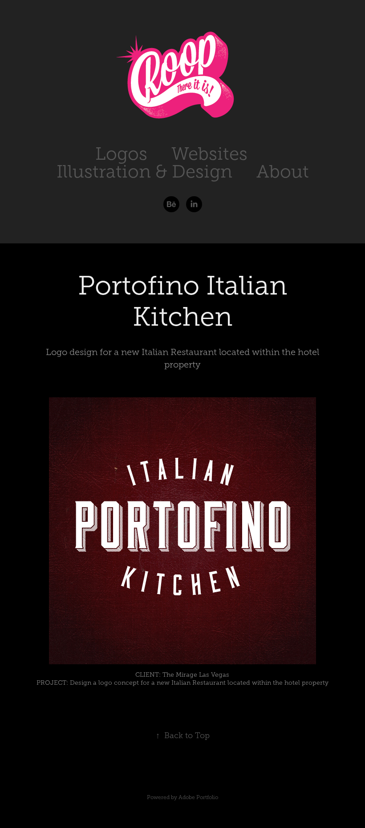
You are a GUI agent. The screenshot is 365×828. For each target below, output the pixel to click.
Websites (209, 154)
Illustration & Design (144, 172)
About (282, 172)
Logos (121, 154)
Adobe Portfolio (198, 797)
